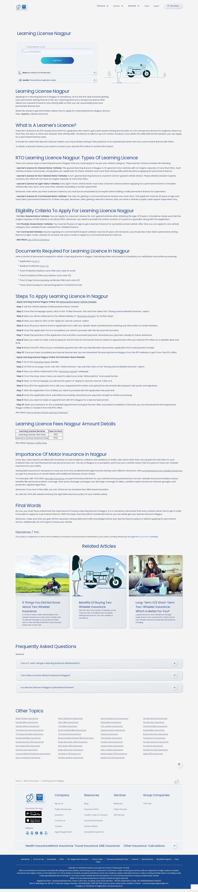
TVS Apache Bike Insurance (29, 734)
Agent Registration (63, 832)
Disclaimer (25, 859)
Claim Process (120, 809)
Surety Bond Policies (93, 820)
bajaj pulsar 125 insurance (114, 753)
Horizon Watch (91, 826)
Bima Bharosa (147, 859)
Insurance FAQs (91, 809)
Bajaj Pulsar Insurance (27, 718)
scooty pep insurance (27, 749)
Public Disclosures (63, 809)
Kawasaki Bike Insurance (28, 738)
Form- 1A (44, 266)
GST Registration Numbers (77, 859)
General (135, 859)
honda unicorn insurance (156, 741)
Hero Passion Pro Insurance (114, 718)
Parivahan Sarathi (86, 316)
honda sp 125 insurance (113, 757)
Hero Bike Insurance (68, 722)
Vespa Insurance (109, 734)
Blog (86, 803)
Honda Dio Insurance (153, 722)
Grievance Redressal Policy (117, 859)
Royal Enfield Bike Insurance (72, 730)
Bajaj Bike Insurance (111, 722)
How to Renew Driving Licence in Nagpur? (47, 412)
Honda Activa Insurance (155, 718)
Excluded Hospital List (94, 832)
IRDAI (62, 859)
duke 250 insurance (153, 753)
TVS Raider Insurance (111, 738)
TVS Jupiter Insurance (112, 726)
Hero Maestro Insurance (70, 718)
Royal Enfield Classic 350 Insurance (76, 738)
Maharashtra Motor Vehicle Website (78, 301)
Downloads (51, 859)
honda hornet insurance (155, 749)
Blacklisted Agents (163, 859)
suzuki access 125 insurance (30, 741)
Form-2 (35, 261)
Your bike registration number (36, 47)
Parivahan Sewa (42, 361)
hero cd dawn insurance (28, 757)
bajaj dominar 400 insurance (72, 741)
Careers (58, 826)
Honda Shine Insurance (27, 726)
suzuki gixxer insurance (112, 745)
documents (144, 536)
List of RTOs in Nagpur (38, 239)
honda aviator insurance (70, 757)
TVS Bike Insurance (67, 726)
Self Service (119, 815)
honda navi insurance (112, 741)
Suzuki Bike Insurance (153, 730)
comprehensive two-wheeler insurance (162, 470)
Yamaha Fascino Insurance (30, 730)
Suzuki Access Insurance (113, 730)
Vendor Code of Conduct (96, 815)
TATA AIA (147, 803)
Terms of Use (38, 859)
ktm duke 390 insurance (70, 745)
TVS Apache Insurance (69, 734)
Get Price (57, 60)
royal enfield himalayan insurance (33, 753)
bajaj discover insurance (70, 749)
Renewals (118, 803)
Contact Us (60, 820)
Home (18, 781)
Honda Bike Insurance (27, 722)
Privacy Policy (97, 859)
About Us (59, 803)
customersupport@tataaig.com (155, 883)
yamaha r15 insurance (69, 753)
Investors (59, 815)
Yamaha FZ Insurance (154, 738)
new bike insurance (54, 478)
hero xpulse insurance (112, 749)
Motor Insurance (31, 781)
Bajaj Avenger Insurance (155, 734)
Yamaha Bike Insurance (155, 726)
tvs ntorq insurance (153, 745)
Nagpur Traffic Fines (37, 442)
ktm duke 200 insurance (28, 745)
